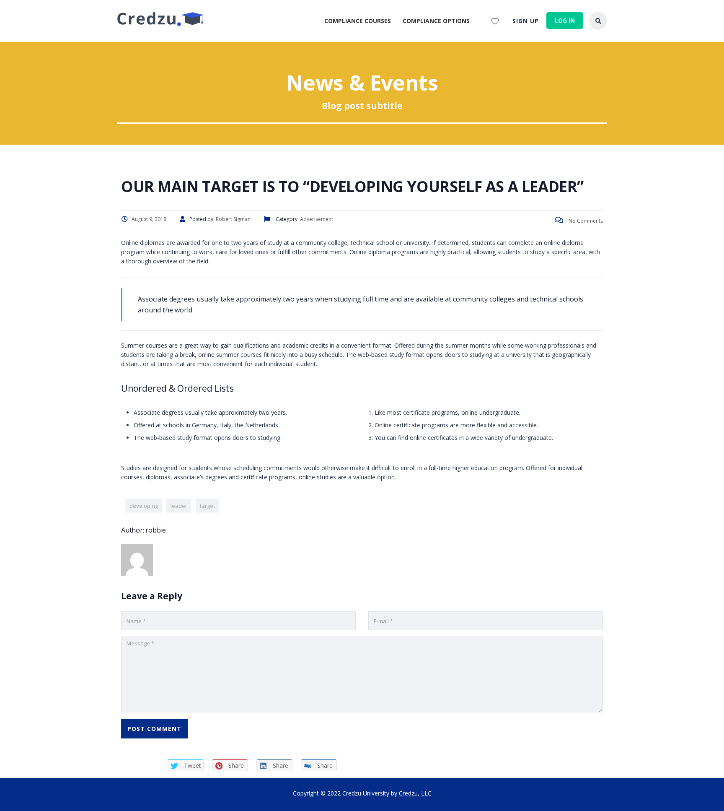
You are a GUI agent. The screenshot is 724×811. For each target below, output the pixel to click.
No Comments (585, 220)
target (207, 505)
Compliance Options (436, 21)
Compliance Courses (357, 21)
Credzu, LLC (415, 793)
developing (143, 505)
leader (179, 505)
